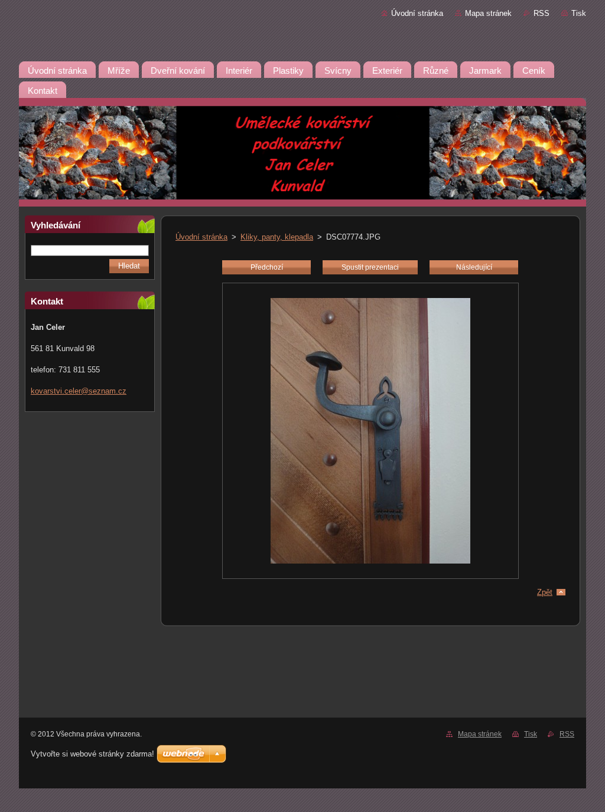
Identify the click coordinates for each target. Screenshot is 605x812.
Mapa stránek (488, 13)
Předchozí (267, 267)
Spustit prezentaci (370, 267)
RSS (541, 13)
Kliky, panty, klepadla (276, 237)
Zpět (544, 592)
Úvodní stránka (417, 13)
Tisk (578, 13)
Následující (474, 267)
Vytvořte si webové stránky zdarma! (92, 753)
